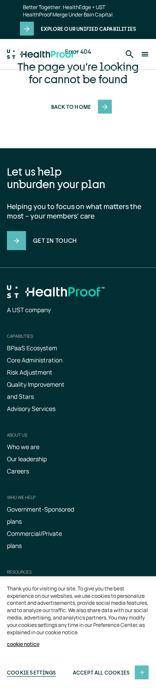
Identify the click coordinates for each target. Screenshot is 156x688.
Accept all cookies (101, 672)
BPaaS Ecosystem (32, 348)
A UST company (29, 310)
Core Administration (34, 360)
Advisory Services (31, 408)
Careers (18, 471)
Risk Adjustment (29, 372)
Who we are (23, 447)
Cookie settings (31, 672)
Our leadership (27, 459)
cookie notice (23, 644)
